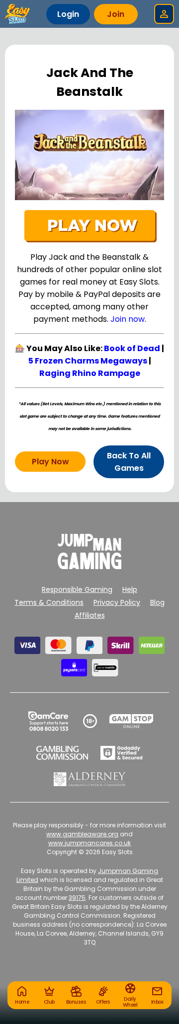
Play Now (50, 461)
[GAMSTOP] (131, 721)
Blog (157, 602)
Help (129, 589)
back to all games (129, 462)
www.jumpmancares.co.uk (89, 843)
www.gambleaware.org (82, 834)
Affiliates (90, 615)
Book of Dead (132, 348)
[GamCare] (48, 721)
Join (115, 14)
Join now (127, 319)
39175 (77, 897)
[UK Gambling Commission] (62, 753)
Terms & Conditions (49, 602)
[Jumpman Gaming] (89, 566)
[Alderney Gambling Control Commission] (90, 779)
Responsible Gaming (77, 589)
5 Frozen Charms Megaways (87, 360)
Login (68, 14)
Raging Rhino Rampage (89, 373)
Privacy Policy (116, 602)
